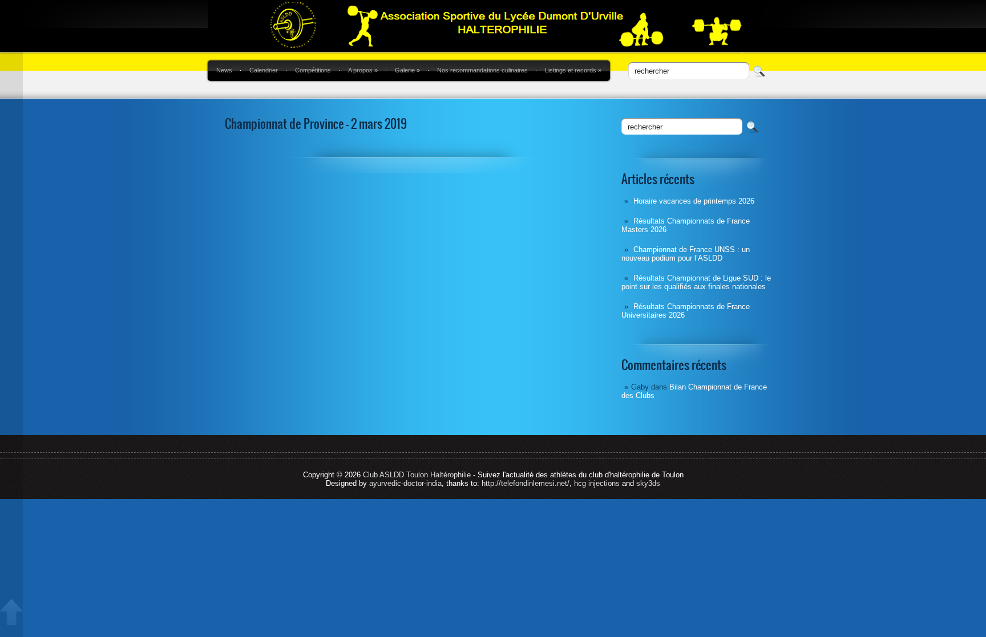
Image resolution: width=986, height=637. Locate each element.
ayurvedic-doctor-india (405, 483)
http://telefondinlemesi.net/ (525, 483)
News (224, 70)
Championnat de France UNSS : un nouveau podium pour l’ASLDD (685, 253)
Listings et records (573, 70)
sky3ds (648, 483)
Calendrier (263, 70)
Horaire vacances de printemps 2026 (693, 201)
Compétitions (313, 70)
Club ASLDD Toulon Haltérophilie (417, 474)
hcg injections (597, 483)
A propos (363, 70)
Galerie (407, 70)
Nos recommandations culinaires (482, 70)
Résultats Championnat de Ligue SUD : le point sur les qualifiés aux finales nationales (696, 282)
